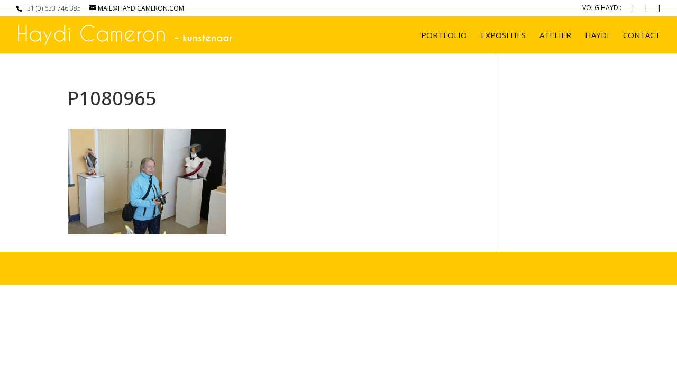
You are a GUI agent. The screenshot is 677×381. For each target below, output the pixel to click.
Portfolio (444, 35)
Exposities (503, 35)
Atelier (555, 35)
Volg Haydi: (601, 8)
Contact (641, 35)
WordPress (269, 268)
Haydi (597, 35)
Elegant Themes (151, 268)
